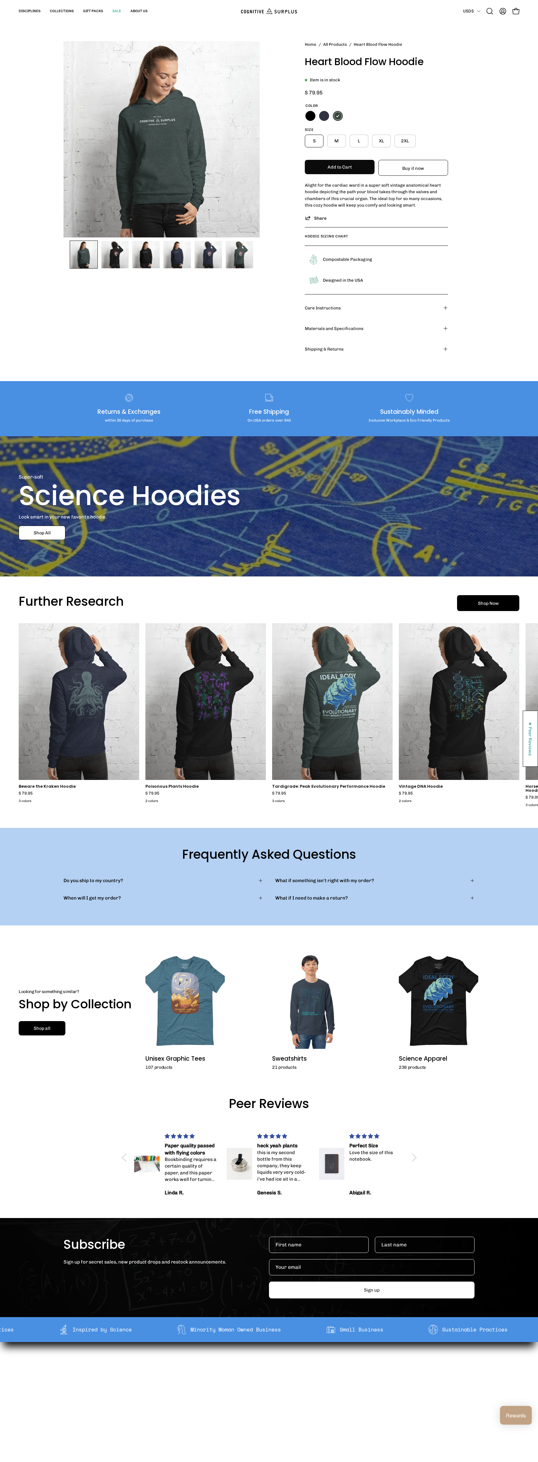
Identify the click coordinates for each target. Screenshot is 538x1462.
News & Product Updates (197, 1403)
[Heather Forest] (338, 116)
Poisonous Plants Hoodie (172, 787)
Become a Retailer (189, 1384)
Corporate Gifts (186, 1374)
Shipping (264, 1364)
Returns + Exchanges (277, 1374)
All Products (335, 44)
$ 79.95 (26, 793)
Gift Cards (265, 1384)
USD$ (468, 10)
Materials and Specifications (334, 328)
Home (310, 44)
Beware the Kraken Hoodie (47, 787)
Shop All (42, 533)
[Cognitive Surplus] (269, 11)
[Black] (310, 116)
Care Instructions (323, 307)
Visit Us (262, 1403)
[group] (269, 716)
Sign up (372, 1290)
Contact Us (266, 1393)
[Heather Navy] (324, 116)
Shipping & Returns (324, 348)
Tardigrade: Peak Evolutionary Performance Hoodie (328, 787)
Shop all (42, 1028)
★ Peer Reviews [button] (530, 739)
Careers (178, 1393)
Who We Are (182, 1364)
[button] (29, 11)
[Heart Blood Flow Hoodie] (84, 255)
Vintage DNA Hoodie (421, 787)
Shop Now (488, 603)
